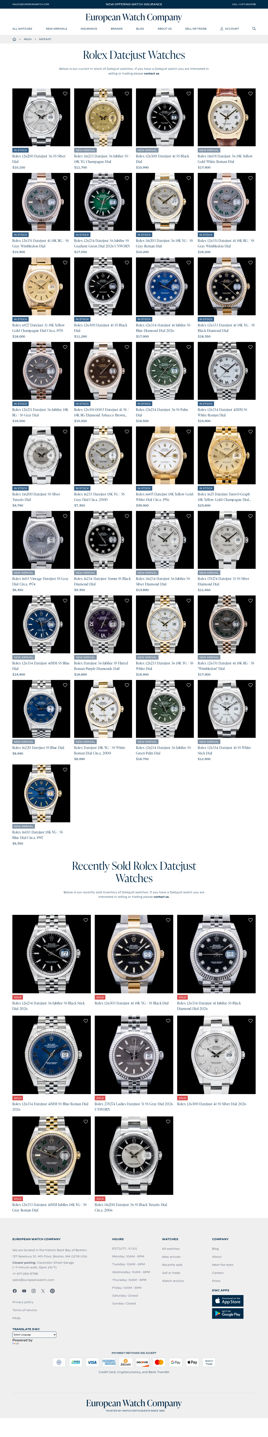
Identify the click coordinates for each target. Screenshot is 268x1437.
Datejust (45, 39)
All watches (171, 1248)
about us (165, 28)
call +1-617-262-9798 (244, 4)
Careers (217, 1272)
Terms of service (24, 1310)
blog (140, 28)
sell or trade (196, 28)
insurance (89, 28)
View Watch (41, 117)
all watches (22, 28)
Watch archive (173, 1280)
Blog (215, 1248)
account (232, 28)
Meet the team (223, 1264)
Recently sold (172, 1264)
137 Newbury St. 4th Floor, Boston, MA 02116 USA (49, 1256)
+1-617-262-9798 (25, 1273)
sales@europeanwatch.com (30, 4)
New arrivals (171, 1256)
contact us (151, 73)
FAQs (16, 1318)
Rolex (28, 39)
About (217, 1256)
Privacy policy (22, 1302)
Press (216, 1280)
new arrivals (56, 28)
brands (117, 28)
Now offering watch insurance (134, 4)
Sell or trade (171, 1272)
